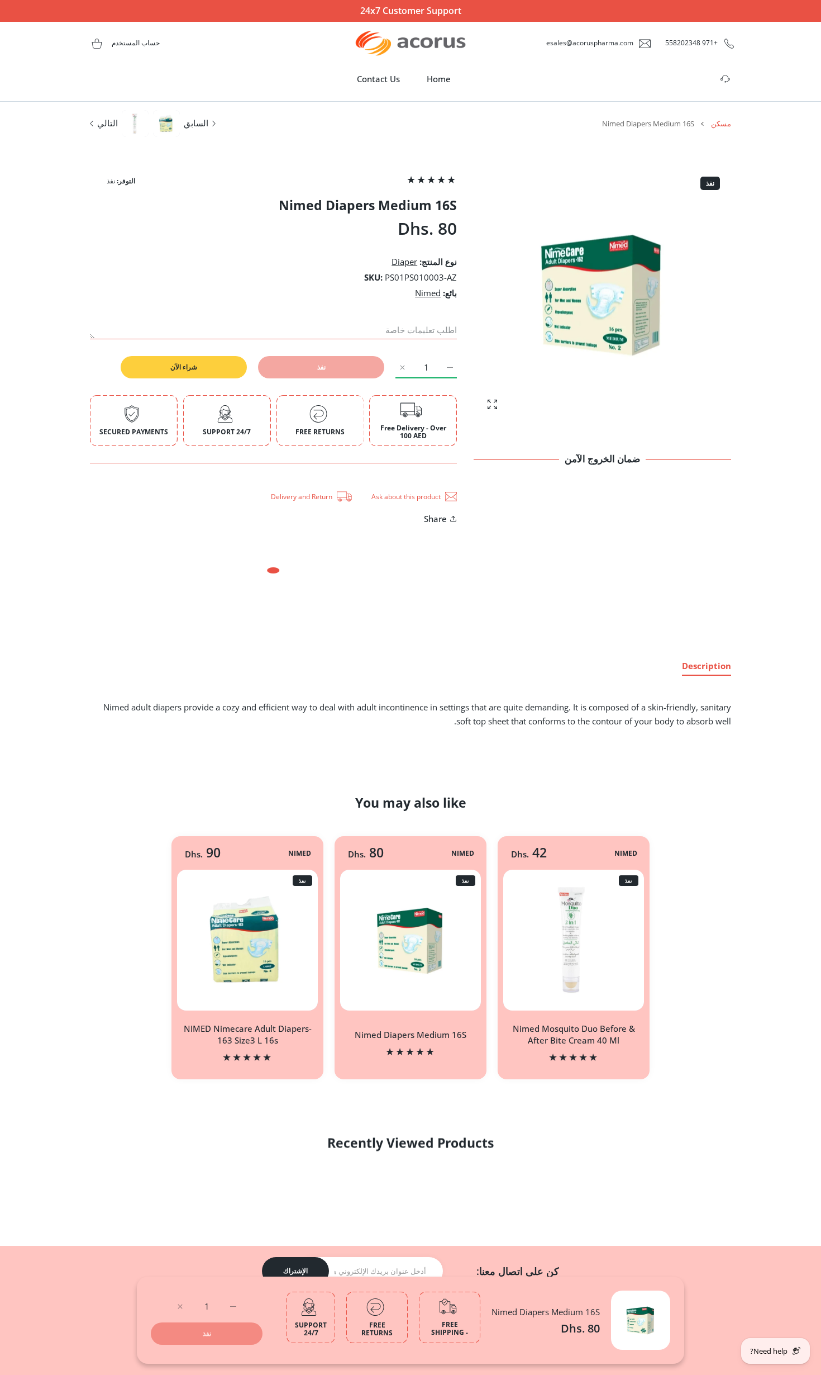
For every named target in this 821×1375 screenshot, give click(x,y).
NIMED (625, 853)
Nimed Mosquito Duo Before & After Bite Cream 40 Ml (574, 1034)
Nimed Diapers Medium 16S (545, 1311)
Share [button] (435, 518)
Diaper (404, 261)
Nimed (428, 292)
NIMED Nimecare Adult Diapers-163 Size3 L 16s (248, 1034)
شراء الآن (183, 367)
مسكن (721, 123)
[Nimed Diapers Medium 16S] (410, 940)
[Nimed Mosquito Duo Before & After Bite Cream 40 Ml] (573, 940)
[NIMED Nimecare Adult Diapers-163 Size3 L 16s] (247, 940)
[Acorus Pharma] (410, 43)
